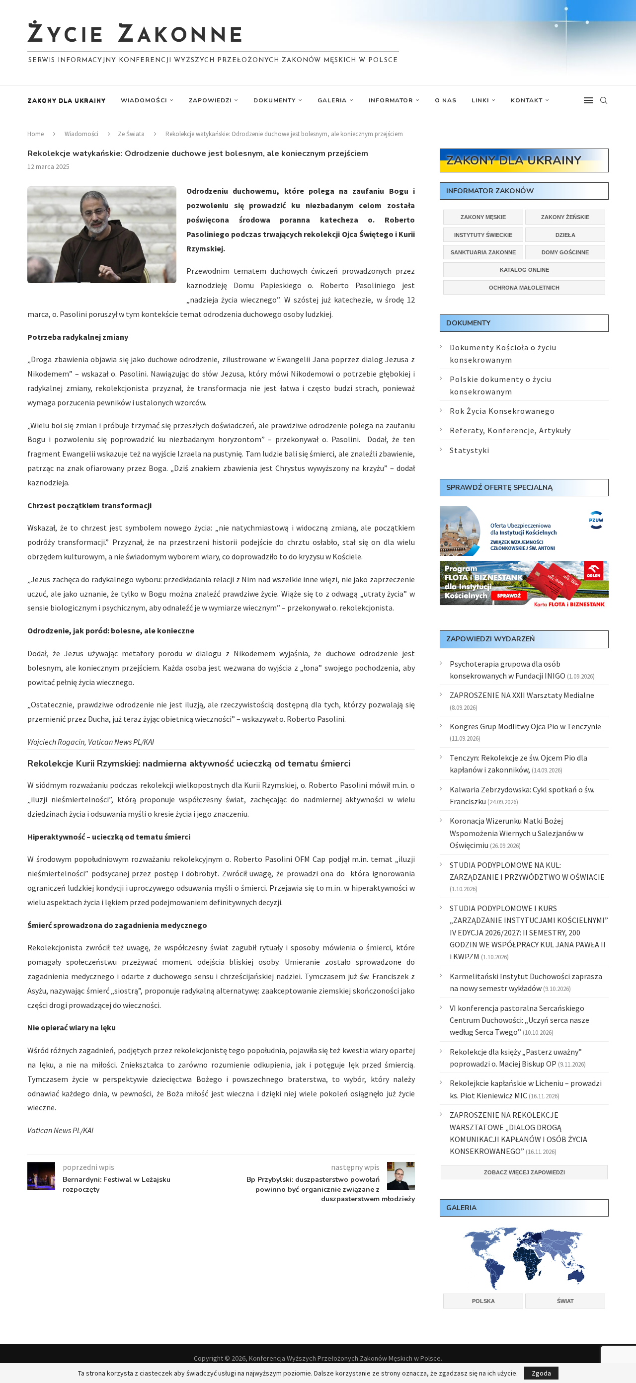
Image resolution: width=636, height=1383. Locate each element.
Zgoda (541, 1373)
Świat (565, 1301)
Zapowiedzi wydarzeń (490, 639)
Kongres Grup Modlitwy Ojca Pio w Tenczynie (525, 726)
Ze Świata (131, 134)
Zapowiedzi (210, 100)
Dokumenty (274, 100)
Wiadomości (144, 100)
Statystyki (469, 450)
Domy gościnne (565, 252)
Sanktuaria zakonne (483, 252)
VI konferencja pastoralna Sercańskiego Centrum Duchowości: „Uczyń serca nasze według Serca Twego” (519, 1020)
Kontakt (527, 100)
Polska (483, 1301)
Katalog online (524, 270)
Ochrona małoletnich (524, 288)
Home (35, 134)
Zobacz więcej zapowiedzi (524, 1172)
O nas (446, 100)
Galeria (332, 100)
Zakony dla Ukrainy (66, 100)
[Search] (604, 100)
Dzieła (565, 235)
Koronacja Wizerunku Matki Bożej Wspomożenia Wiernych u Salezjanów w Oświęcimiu (516, 833)
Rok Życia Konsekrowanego (502, 411)
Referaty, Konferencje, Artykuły (510, 430)
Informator (391, 100)
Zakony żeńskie (565, 217)
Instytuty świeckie (483, 235)
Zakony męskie (483, 217)
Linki (480, 100)
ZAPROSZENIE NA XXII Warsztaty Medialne (522, 695)
